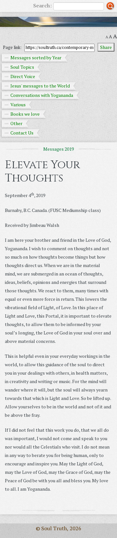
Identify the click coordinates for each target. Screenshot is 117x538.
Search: (42, 5)
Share (106, 47)
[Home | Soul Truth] (58, 22)
